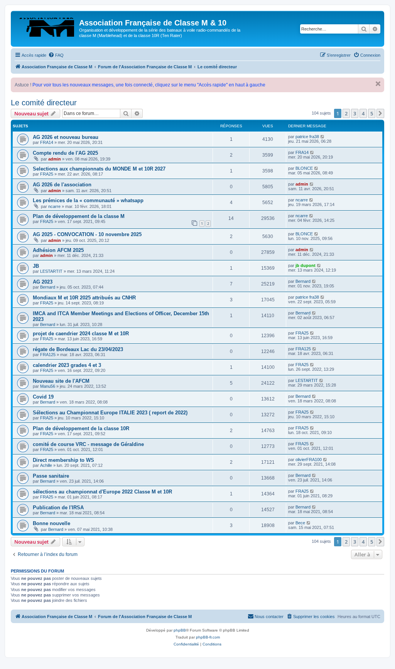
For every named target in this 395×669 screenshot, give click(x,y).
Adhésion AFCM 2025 (58, 250)
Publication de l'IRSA (58, 507)
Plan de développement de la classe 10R (81, 428)
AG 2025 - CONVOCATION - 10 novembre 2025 (87, 234)
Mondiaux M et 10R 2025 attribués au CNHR (84, 298)
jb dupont (305, 265)
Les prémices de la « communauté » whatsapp (88, 200)
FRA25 (46, 174)
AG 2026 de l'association (62, 185)
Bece (300, 522)
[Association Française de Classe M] (46, 25)
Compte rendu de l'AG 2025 (65, 153)
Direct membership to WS (63, 460)
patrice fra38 (307, 136)
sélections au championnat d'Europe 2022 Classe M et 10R (102, 492)
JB (36, 266)
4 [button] (363, 113)
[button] (380, 113)
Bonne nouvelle (51, 523)
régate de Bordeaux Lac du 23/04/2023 (78, 349)
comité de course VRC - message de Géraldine (88, 444)
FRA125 (48, 354)
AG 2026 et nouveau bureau (65, 137)
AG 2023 (42, 282)
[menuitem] (56, 55)
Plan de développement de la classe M (79, 216)
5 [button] (371, 113)
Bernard (47, 287)
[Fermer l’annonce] (378, 83)
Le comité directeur (44, 102)
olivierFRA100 (308, 459)
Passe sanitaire (51, 476)
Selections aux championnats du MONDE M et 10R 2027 (99, 169)
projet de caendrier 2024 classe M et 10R (81, 333)
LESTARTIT (51, 271)
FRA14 (46, 142)
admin (54, 159)
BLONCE (304, 168)
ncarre (54, 206)
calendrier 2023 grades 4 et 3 (67, 365)
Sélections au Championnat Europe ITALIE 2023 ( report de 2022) (110, 413)
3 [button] (354, 113)
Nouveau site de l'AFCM (61, 381)
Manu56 (47, 386)
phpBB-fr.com (208, 637)
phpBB (180, 630)
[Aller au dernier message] (322, 136)
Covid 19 (43, 397)
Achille (46, 465)
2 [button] (346, 113)
